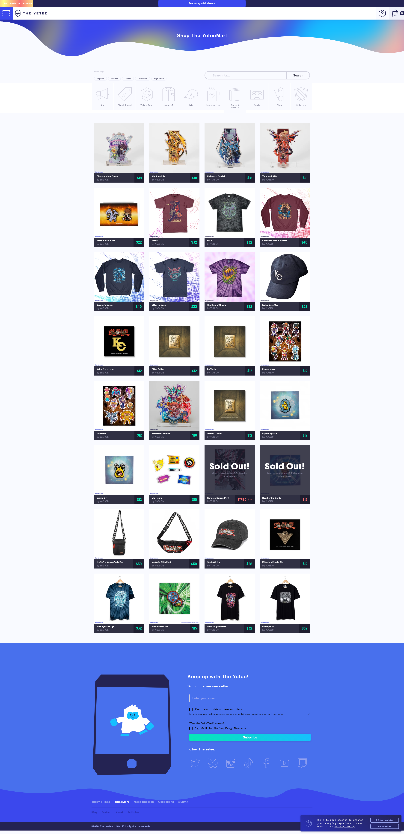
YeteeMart (121, 802)
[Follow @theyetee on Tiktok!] (250, 763)
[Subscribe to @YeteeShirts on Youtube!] (286, 763)
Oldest (128, 78)
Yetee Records (143, 802)
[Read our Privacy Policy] (309, 714)
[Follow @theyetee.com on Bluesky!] (214, 763)
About (119, 812)
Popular (100, 78)
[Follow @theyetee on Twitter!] (196, 763)
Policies (133, 812)
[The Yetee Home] (31, 13)
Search (298, 75)
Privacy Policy (345, 826)
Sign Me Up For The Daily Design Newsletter (221, 728)
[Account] (382, 13)
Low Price (142, 78)
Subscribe (250, 737)
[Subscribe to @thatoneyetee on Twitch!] (303, 763)
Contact (107, 812)
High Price (159, 78)
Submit (183, 802)
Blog (94, 812)
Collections (166, 802)
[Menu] (6, 13)
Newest (114, 78)
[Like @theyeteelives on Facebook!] (268, 763)
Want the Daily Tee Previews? (206, 723)
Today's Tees (101, 802)
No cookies (384, 826)
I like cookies (385, 820)
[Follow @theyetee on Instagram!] (232, 763)
